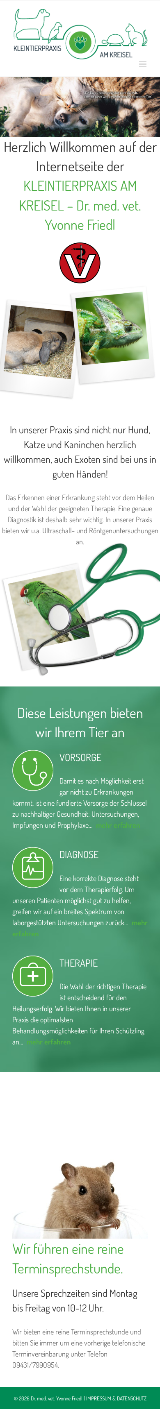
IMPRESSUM (98, 1398)
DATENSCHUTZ (131, 1398)
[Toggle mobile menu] (143, 64)
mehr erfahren (49, 1041)
